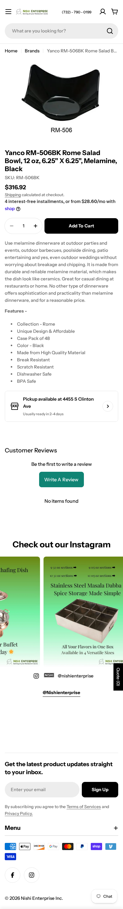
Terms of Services (84, 806)
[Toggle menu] (8, 11)
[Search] (109, 31)
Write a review (61, 479)
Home (11, 51)
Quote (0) (118, 677)
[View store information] (107, 406)
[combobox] (61, 31)
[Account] (102, 11)
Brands (32, 51)
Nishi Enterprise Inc (41, 898)
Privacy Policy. (19, 813)
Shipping (13, 194)
